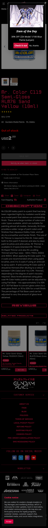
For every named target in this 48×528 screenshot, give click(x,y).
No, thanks (34, 45)
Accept (8, 521)
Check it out (21, 45)
